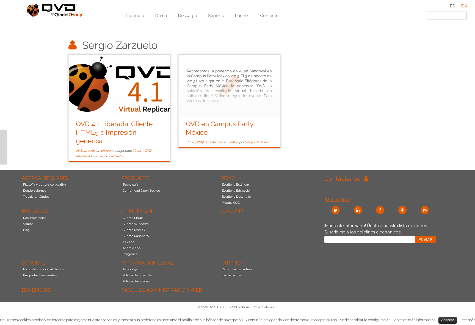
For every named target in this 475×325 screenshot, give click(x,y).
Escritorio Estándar (235, 184)
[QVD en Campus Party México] (229, 86)
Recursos (35, 211)
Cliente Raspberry (136, 236)
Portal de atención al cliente (43, 269)
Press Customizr (264, 307)
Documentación (34, 218)
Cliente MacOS (134, 230)
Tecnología (130, 184)
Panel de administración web (161, 290)
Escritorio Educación (237, 190)
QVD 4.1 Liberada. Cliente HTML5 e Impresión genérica (114, 132)
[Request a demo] (3, 140)
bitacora (107, 151)
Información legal (147, 263)
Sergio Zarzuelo (110, 156)
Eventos (232, 142)
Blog (26, 230)
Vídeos (28, 224)
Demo (161, 15)
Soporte (216, 15)
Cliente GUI (136, 211)
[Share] (3, 161)
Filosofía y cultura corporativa (44, 184)
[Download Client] (3, 147)
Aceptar (447, 320)
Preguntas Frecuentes (40, 275)
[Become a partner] (3, 154)
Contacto (269, 15)
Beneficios (36, 290)
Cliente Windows (135, 224)
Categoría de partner (237, 269)
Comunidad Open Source (141, 190)
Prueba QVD (231, 203)
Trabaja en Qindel (36, 197)
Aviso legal (131, 269)
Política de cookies (136, 281)
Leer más (467, 320)
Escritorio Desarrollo (236, 197)
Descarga (187, 15)
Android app (131, 248)
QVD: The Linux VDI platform (229, 307)
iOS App (128, 242)
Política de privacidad (138, 275)
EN (464, 6)
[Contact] (3, 133)
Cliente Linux (133, 218)
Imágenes (130, 254)
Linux (137, 151)
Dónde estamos (34, 190)
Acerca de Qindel (45, 178)
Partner (242, 15)
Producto (135, 15)
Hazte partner (232, 275)
